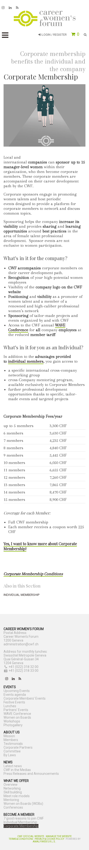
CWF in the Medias (17, 770)
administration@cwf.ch (21, 644)
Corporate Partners (18, 747)
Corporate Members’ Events (25, 698)
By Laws (10, 755)
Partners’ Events (16, 710)
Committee (12, 751)
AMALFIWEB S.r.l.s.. (44, 841)
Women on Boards (17, 717)
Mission (9, 736)
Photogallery (13, 725)
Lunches (10, 706)
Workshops (12, 721)
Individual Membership (21, 595)
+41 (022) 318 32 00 (23, 667)
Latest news (13, 766)
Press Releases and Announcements (31, 774)
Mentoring (11, 800)
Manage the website (59, 836)
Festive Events (14, 702)
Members (11, 740)
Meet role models (17, 796)
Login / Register (54, 34)
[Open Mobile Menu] (5, 35)
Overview (11, 784)
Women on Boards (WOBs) (23, 804)
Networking (12, 788)
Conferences (13, 807)
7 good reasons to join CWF (24, 818)
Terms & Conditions (21, 839)
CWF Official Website (30, 836)
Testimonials (13, 744)
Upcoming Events (17, 691)
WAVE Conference (17, 714)
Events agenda (15, 695)
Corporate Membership (21, 826)
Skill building (13, 792)
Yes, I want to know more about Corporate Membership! (40, 546)
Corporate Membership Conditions (33, 573)
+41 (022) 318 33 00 (23, 670)
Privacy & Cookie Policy (49, 839)
